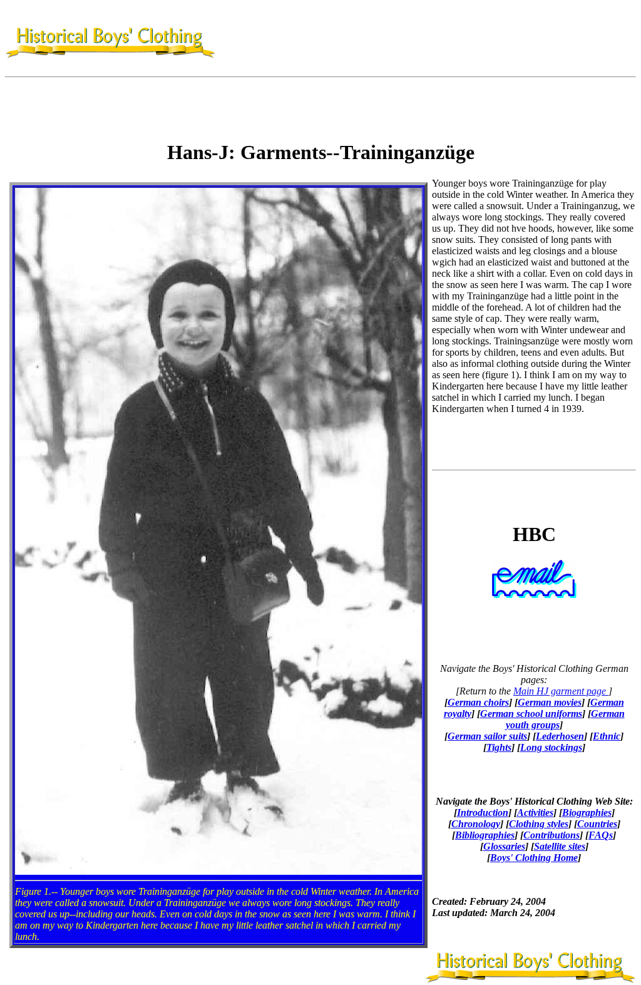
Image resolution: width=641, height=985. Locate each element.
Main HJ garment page (560, 691)
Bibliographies (485, 835)
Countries (597, 823)
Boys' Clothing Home (534, 857)
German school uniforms (531, 713)
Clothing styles (538, 823)
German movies (550, 702)
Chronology (475, 823)
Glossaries (504, 846)
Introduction (482, 812)
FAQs (600, 835)
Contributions (551, 835)
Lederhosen (560, 736)
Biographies (587, 812)
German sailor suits (487, 736)
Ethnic (606, 736)
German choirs (478, 702)
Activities (535, 812)
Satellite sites (559, 846)
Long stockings (551, 747)
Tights (498, 747)
